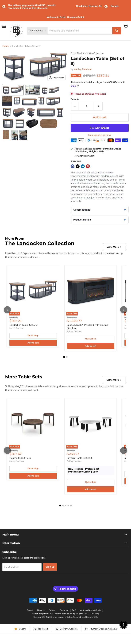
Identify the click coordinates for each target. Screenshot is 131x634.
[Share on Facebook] (72, 166)
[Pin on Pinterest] (88, 166)
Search (30, 610)
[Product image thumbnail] (32, 90)
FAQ (74, 610)
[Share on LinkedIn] (83, 166)
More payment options (99, 135)
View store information (84, 156)
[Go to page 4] (68, 505)
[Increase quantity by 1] (98, 106)
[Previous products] (7, 309)
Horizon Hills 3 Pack (20, 458)
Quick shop (33, 335)
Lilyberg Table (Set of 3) (80, 458)
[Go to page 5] (71, 505)
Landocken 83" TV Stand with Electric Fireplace (87, 326)
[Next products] (123, 309)
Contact (52, 610)
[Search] (116, 30)
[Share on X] (78, 166)
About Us (41, 610)
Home (5, 46)
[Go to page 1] (64, 357)
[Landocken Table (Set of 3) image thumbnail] (12, 90)
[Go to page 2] (67, 357)
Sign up (50, 567)
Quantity (75, 99)
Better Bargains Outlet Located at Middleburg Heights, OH (59, 613)
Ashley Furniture (83, 69)
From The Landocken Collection (87, 53)
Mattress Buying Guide (90, 610)
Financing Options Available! (89, 93)
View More (113, 246)
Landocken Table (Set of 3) (23, 325)
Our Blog (95, 613)
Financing (64, 610)
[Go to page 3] (65, 505)
